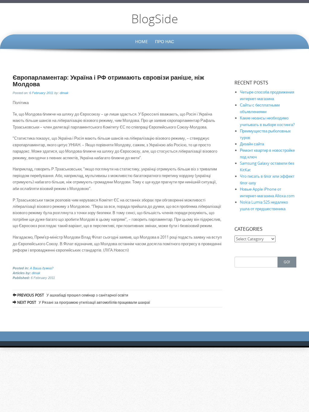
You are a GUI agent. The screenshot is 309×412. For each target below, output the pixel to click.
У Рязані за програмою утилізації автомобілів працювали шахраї (83, 302)
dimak (64, 93)
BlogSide (154, 19)
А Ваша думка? (41, 268)
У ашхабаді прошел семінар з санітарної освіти (72, 295)
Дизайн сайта (252, 144)
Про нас (164, 41)
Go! (287, 261)
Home (141, 41)
